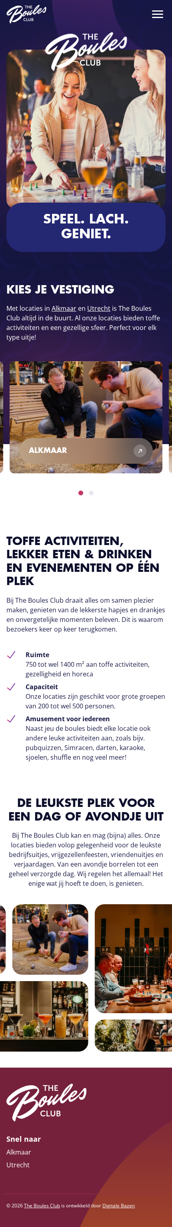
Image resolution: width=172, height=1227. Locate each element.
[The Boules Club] (26, 14)
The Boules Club (42, 1205)
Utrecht (98, 308)
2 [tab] (91, 493)
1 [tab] (80, 493)
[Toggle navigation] (155, 14)
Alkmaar (64, 308)
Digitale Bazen (118, 1205)
